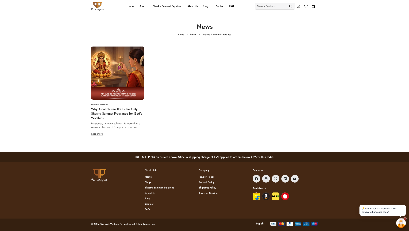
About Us (192, 6)
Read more (97, 134)
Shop (142, 6)
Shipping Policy (207, 187)
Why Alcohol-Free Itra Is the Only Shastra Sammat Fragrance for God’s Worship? (116, 113)
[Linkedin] (285, 179)
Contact (220, 6)
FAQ (231, 6)
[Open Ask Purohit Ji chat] (401, 223)
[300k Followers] (256, 179)
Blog (205, 6)
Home (130, 6)
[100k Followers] (266, 179)
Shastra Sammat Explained (167, 6)
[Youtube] (295, 179)
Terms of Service (208, 193)
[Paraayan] (97, 6)
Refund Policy (206, 182)
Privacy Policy (206, 177)
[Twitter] (275, 179)
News (193, 34)
